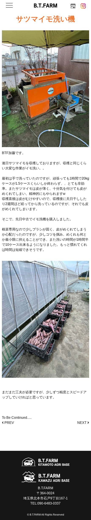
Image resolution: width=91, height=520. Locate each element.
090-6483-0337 (49, 503)
